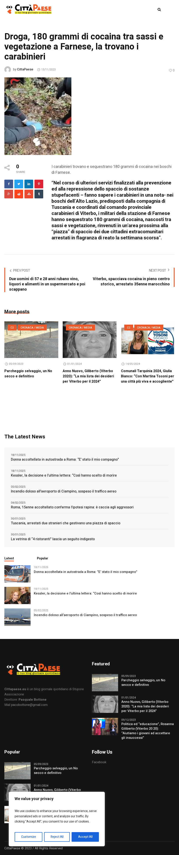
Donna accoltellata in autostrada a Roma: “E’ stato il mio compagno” (65, 459)
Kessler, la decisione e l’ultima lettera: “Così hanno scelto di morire (64, 475)
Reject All (57, 837)
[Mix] (28, 194)
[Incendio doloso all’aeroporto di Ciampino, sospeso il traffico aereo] (17, 617)
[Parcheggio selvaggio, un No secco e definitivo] (31, 339)
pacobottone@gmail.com (29, 704)
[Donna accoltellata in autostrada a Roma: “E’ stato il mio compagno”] (17, 573)
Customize (28, 837)
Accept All (85, 837)
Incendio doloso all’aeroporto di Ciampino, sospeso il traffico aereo (63, 491)
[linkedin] (28, 184)
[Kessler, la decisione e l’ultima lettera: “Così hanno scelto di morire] (17, 595)
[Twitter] (18, 184)
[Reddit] (18, 194)
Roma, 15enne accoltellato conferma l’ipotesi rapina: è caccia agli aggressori (72, 507)
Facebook (99, 762)
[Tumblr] (38, 194)
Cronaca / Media (32, 328)
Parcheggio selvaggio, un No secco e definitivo (28, 373)
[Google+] (8, 194)
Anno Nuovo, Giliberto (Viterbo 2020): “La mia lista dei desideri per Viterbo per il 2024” (88, 376)
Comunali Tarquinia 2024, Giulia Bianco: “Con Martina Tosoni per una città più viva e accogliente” (147, 376)
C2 (12, 328)
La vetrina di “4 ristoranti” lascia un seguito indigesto (53, 539)
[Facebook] (8, 184)
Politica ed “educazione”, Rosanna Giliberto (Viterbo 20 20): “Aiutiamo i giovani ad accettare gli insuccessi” (147, 731)
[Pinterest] (38, 184)
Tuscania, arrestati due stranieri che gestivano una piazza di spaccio (65, 523)
